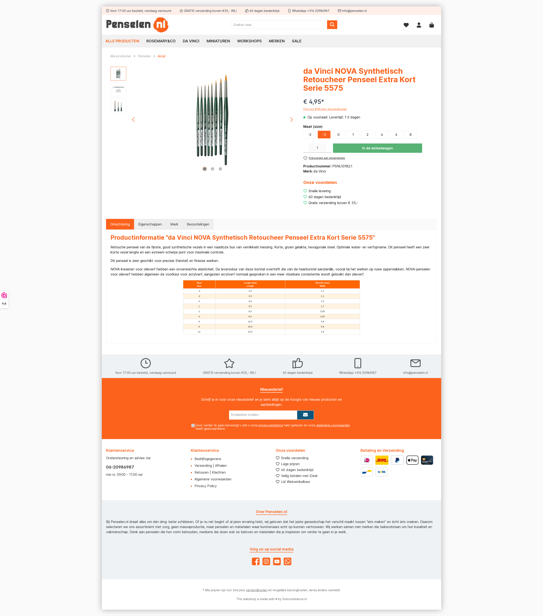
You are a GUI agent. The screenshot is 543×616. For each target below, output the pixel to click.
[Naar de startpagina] (138, 25)
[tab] (120, 224)
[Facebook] (255, 561)
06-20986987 (120, 467)
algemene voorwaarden (333, 425)
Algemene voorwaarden (213, 479)
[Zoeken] (332, 24)
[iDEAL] (367, 460)
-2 (309, 134)
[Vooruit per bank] (381, 472)
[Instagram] (266, 561)
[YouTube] (277, 561)
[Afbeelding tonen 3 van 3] (220, 169)
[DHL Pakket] (381, 460)
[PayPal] (397, 460)
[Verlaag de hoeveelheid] (305, 148)
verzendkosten (256, 590)
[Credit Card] (427, 460)
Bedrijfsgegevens (208, 459)
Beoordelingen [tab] (198, 224)
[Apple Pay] (412, 460)
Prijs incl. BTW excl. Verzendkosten (325, 109)
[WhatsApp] (287, 561)
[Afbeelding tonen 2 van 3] (212, 169)
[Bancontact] (367, 472)
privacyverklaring (271, 425)
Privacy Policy (206, 486)
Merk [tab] (174, 224)
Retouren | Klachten (210, 472)
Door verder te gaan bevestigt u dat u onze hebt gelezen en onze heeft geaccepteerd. (273, 427)
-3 (324, 134)
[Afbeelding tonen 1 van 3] (204, 169)
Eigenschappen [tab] (150, 224)
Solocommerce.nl (294, 599)
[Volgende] (291, 120)
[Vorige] (133, 120)
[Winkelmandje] (431, 24)
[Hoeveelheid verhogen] (328, 148)
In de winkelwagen (377, 148)
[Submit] (305, 415)
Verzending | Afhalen (211, 465)
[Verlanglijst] (406, 24)
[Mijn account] (419, 24)
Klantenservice (205, 450)
